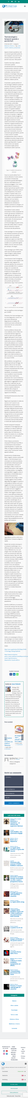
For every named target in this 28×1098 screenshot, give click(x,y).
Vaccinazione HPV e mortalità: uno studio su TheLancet (8, 741)
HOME (13, 1047)
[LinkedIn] (7, 1054)
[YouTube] (7, 1051)
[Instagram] (4, 1054)
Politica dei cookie (10, 1096)
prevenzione (17, 47)
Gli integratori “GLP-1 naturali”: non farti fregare (18, 727)
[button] (25, 1063)
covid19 (6, 47)
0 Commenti (7, 749)
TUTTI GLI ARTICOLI (14, 1051)
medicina (11, 47)
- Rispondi (17, 759)
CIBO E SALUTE (13, 1057)
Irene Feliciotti (16, 684)
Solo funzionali (14, 1088)
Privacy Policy (18, 1096)
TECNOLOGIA (14, 1059)
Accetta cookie (14, 1084)
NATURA (13, 1054)
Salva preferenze (14, 1092)
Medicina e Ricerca (9, 46)
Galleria (19, 731)
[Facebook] (4, 1051)
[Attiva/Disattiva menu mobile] (25, 6)
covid (19, 46)
